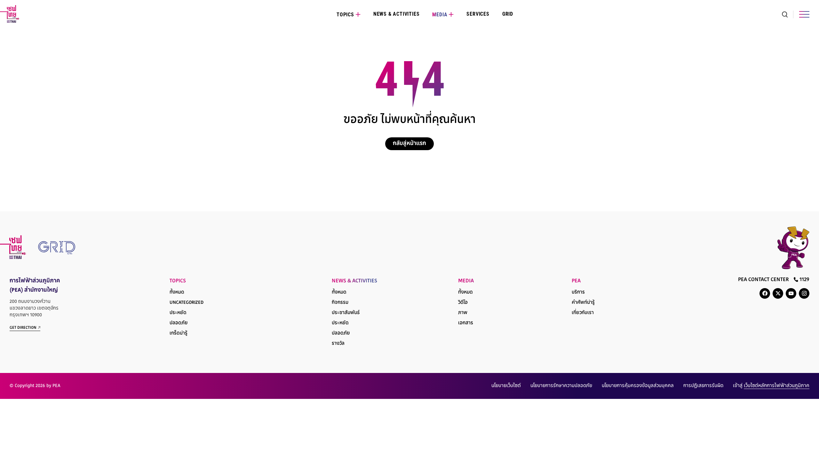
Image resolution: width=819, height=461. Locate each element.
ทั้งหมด (177, 292)
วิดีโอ (463, 302)
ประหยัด (178, 313)
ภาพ (462, 313)
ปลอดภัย (179, 323)
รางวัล (338, 343)
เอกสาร (465, 323)
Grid (507, 14)
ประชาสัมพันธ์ (346, 313)
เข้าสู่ (771, 386)
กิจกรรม (340, 302)
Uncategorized (186, 302)
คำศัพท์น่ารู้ (583, 302)
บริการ (578, 292)
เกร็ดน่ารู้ (178, 333)
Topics (345, 15)
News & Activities (396, 14)
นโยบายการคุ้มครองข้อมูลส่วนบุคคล (638, 386)
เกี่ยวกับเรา (583, 313)
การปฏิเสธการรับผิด (703, 386)
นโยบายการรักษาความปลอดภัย (561, 386)
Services (477, 14)
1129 (803, 279)
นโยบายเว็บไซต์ (506, 386)
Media (439, 15)
